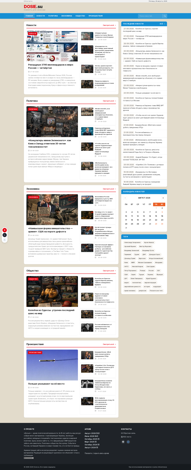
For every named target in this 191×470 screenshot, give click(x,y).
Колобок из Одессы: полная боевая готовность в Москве (103, 313)
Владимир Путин (148, 250)
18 (132, 220)
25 (132, 224)
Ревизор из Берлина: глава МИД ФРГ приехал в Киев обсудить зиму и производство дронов (143, 108)
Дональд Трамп (129, 258)
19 (138, 220)
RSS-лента (127, 437)
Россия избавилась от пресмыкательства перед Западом (103, 326)
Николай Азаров (137, 266)
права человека (129, 290)
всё (161, 24)
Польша (142, 270)
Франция (160, 274)
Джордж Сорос (154, 254)
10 (126, 216)
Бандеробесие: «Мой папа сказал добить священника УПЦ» (103, 354)
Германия (127, 254)
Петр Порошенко (130, 270)
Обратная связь (129, 433)
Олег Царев (151, 266)
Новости (40, 16)
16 (162, 216)
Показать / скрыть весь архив (97, 453)
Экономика (66, 16)
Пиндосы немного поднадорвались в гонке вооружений (104, 83)
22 (156, 220)
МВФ (133, 262)
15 (156, 216)
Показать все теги (156, 290)
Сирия (133, 274)
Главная (29, 16)
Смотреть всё (108, 25)
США (126, 274)
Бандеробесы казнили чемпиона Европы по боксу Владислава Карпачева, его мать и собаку (103, 385)
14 (150, 216)
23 (162, 220)
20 (144, 220)
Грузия (137, 254)
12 (138, 216)
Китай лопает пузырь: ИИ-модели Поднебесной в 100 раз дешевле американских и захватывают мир (104, 231)
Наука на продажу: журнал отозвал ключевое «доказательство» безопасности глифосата (143, 68)
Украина (150, 274)
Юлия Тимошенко (137, 278)
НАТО (126, 266)
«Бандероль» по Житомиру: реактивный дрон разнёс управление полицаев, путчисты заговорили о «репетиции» (141, 174)
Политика (53, 16)
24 (126, 224)
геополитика (136, 282)
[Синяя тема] (5, 240)
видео (126, 282)
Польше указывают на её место (46, 383)
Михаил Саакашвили (145, 262)
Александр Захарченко (132, 242)
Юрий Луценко (151, 278)
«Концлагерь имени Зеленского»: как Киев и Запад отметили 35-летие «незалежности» (49, 143)
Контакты (28, 1)
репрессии (142, 290)
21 (150, 220)
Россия (151, 270)
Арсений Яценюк (130, 246)
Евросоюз (142, 258)
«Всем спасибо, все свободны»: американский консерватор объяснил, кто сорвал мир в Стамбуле (142, 78)
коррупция (157, 286)
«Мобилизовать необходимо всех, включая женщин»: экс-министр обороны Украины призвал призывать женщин (142, 142)
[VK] (128, 442)
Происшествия (96, 16)
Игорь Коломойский (156, 258)
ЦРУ (125, 278)
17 (126, 220)
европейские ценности (132, 286)
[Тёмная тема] (5, 235)
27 (144, 224)
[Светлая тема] (5, 230)
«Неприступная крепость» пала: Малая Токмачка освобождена (104, 35)
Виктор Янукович (145, 246)
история (147, 286)
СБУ (158, 270)
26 (138, 224)
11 (132, 216)
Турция (141, 274)
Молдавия (158, 262)
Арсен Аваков (149, 242)
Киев (126, 262)
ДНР (144, 254)
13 (144, 216)
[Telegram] (123, 442)
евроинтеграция (150, 282)
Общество (80, 16)
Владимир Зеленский (131, 250)
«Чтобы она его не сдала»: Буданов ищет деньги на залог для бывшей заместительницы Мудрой (143, 117)
